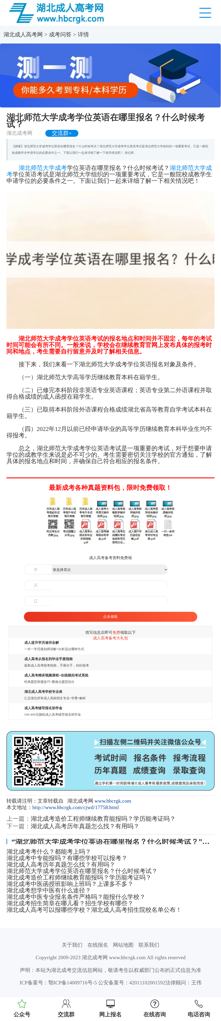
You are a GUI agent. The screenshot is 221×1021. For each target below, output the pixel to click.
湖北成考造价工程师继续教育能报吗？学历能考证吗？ (103, 818)
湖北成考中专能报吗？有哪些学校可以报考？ (66, 858)
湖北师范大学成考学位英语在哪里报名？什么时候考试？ (82, 871)
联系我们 (149, 945)
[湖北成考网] (57, 12)
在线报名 (97, 945)
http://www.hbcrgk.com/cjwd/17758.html (75, 807)
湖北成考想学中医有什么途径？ (48, 890)
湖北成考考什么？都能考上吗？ (48, 852)
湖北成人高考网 (23, 34)
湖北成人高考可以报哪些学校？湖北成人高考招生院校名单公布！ (94, 910)
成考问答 (60, 34)
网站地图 (123, 945)
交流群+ (62, 133)
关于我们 (72, 945)
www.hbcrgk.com (113, 801)
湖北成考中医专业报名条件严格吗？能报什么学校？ (75, 897)
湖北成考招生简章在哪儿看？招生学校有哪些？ (69, 903)
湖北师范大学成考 (43, 168)
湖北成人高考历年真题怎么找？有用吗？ (85, 826)
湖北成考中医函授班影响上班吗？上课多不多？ (69, 884)
